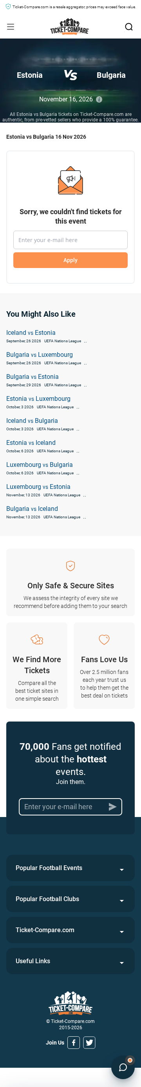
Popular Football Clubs (47, 899)
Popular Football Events (49, 868)
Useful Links (33, 961)
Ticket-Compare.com (45, 930)
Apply (70, 260)
